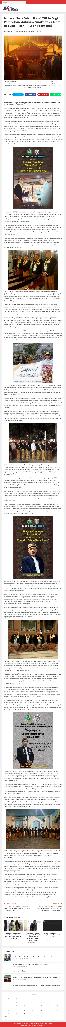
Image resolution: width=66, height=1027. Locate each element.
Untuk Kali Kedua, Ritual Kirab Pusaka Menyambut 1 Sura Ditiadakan (32, 970)
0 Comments (25, 958)
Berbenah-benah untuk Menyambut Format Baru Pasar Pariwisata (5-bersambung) (36, 985)
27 (49, 1010)
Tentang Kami (17, 1023)
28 (57, 1010)
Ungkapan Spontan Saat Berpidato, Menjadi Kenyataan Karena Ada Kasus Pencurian (36, 957)
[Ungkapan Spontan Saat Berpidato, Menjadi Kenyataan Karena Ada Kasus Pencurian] (7, 957)
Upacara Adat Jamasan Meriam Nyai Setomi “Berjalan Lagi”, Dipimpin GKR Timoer (13, 935)
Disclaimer (32, 1023)
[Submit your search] (24, 2)
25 (33, 1010)
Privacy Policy (25, 1023)
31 (24, 1013)
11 (33, 1005)
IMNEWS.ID (7, 109)
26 (41, 1010)
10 (24, 1005)
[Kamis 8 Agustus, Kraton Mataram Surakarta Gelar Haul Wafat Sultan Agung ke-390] (7, 978)
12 (41, 1005)
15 (8, 1008)
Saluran (50, 1023)
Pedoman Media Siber (41, 1023)
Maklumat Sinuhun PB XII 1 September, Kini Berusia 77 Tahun (52, 935)
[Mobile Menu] (62, 8)
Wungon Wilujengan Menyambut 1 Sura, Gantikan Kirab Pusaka (30, 964)
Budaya (28, 31)
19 (41, 1008)
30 (16, 1013)
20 (49, 1008)
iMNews (8, 31)
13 (49, 1005)
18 (33, 1008)
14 (57, 1005)
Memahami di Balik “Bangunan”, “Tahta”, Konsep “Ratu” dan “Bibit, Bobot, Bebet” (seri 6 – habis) (33, 936)
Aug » (8, 1016)
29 (8, 1013)
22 (8, 1010)
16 (16, 1008)
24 (24, 1010)
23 (16, 1010)
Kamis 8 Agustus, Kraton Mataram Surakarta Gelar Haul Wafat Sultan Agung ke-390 (36, 977)
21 (57, 1008)
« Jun (5, 1016)
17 (24, 1008)
